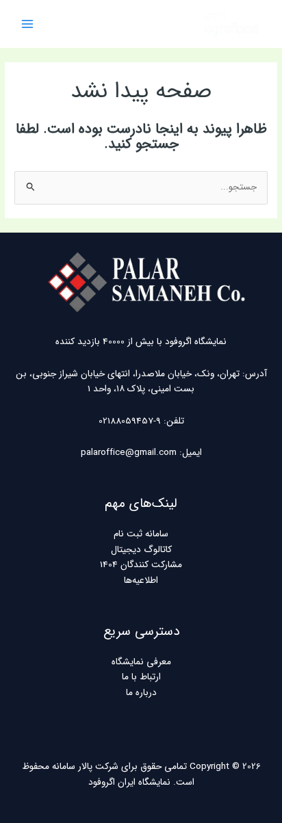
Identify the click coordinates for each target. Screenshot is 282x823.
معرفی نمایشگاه (141, 662)
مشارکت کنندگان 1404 (141, 565)
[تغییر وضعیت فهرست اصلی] (28, 24)
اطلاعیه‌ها (141, 580)
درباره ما (141, 692)
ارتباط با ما (141, 677)
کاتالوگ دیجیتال (141, 550)
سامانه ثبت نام (141, 534)
